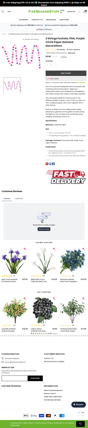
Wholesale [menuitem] (51, 20)
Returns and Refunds (52, 400)
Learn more (15, 425)
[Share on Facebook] (53, 163)
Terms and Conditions (53, 397)
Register (71, 12)
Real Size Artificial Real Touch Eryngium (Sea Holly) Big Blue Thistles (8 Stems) (68, 280)
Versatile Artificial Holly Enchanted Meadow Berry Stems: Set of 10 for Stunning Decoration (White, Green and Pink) (10, 330)
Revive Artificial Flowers (54, 361)
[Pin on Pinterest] (47, 163)
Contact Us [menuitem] (37, 20)
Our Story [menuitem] (64, 20)
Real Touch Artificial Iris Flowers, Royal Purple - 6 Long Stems (10, 280)
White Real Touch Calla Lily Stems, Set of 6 (38, 280)
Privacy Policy (50, 393)
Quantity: (49, 61)
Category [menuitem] (23, 20)
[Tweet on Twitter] (50, 163)
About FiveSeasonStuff (53, 390)
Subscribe (35, 378)
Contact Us (49, 358)
